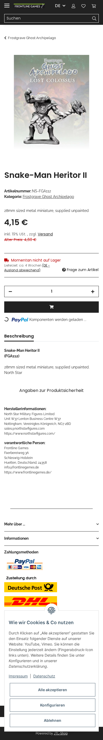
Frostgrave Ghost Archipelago (48, 197)
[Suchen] (94, 18)
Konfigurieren (52, 705)
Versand (45, 234)
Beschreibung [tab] (19, 336)
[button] (73, 6)
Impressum (18, 676)
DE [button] (57, 6)
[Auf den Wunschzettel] (87, 65)
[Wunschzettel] (83, 6)
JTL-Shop (61, 733)
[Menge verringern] (10, 291)
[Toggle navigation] (7, 3)
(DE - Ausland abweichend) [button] (27, 267)
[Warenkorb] (94, 6)
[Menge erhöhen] (93, 291)
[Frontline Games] (29, 6)
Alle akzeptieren (52, 689)
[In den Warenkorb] (8, 52)
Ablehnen (52, 720)
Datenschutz (44, 676)
